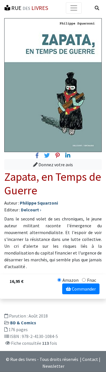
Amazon (70, 280)
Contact (90, 359)
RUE (29, 7)
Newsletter (53, 366)
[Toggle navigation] (74, 8)
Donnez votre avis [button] (55, 164)
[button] (97, 8)
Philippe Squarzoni (39, 203)
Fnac (91, 280)
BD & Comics (23, 322)
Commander (83, 289)
